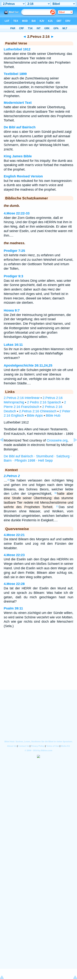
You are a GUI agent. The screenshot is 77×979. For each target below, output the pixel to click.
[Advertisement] (38, 667)
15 (8, 480)
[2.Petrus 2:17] (72, 448)
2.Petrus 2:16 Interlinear (22, 398)
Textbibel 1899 (15, 74)
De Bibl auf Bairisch (20, 127)
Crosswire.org (57, 440)
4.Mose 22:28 (14, 584)
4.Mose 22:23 (14, 555)
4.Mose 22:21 (14, 535)
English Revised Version (23, 176)
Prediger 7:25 (14, 251)
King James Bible (18, 156)
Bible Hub (53, 415)
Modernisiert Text (18, 103)
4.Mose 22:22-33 (17, 213)
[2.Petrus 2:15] (4, 448)
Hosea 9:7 (12, 310)
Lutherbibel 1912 (17, 49)
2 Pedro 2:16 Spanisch (44, 402)
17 (57, 506)
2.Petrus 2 (12, 476)
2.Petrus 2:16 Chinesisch (37, 411)
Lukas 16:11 (13, 344)
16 (55, 493)
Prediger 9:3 (13, 276)
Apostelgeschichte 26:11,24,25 (28, 365)
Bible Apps (35, 415)
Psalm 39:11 (13, 608)
